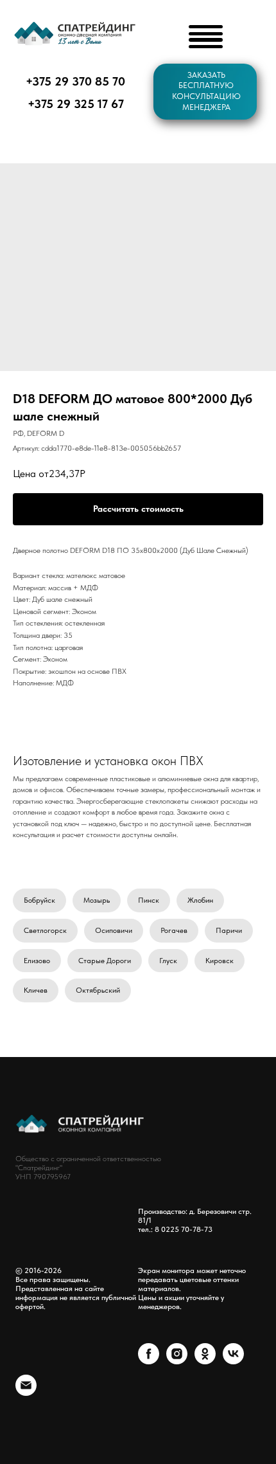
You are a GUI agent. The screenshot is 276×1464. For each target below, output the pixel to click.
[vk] (233, 1360)
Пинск (148, 900)
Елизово (37, 960)
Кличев (35, 990)
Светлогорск (45, 930)
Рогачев (173, 930)
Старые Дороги (104, 960)
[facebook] (148, 1360)
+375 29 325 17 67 (76, 103)
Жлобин (200, 900)
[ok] (205, 1360)
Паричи (229, 930)
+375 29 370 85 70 (75, 81)
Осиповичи (113, 930)
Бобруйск (39, 900)
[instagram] (176, 1360)
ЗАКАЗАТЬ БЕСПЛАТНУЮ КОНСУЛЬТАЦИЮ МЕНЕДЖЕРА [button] (206, 90)
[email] (26, 1392)
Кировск (219, 960)
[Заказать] (138, 509)
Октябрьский (98, 990)
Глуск (168, 960)
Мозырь (96, 900)
